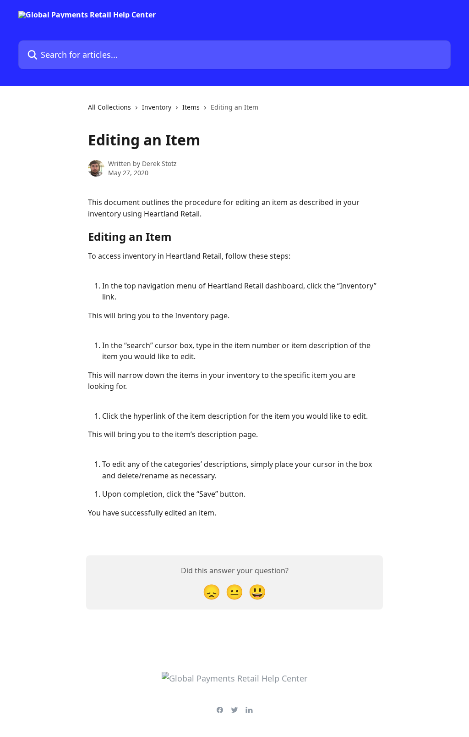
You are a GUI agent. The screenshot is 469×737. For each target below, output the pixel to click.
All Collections (109, 107)
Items (191, 107)
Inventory (156, 107)
